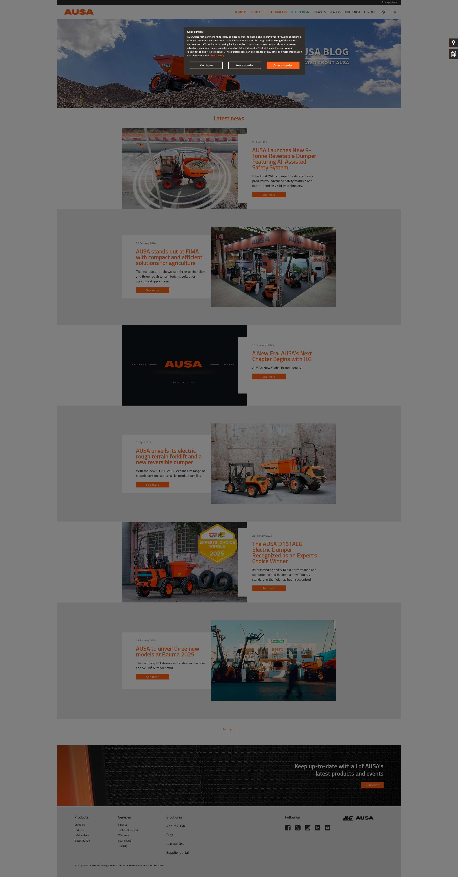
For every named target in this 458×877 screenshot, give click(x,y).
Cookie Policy (217, 55)
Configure (206, 65)
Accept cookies (283, 65)
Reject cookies (245, 65)
